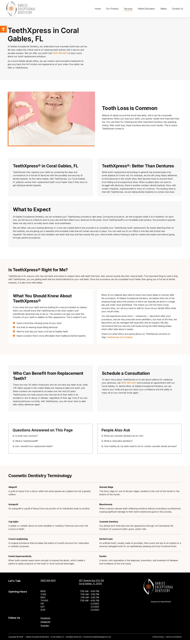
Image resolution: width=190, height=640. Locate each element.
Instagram (45, 622)
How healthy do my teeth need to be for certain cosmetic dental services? (140, 446)
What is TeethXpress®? (26, 441)
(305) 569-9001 (60, 53)
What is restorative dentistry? (118, 441)
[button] (3, 29)
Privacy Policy (158, 637)
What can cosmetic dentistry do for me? (123, 436)
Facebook (45, 618)
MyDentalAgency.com (102, 637)
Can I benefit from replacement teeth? (34, 446)
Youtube (44, 625)
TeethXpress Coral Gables (120, 337)
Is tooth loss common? (26, 436)
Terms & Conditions (174, 637)
